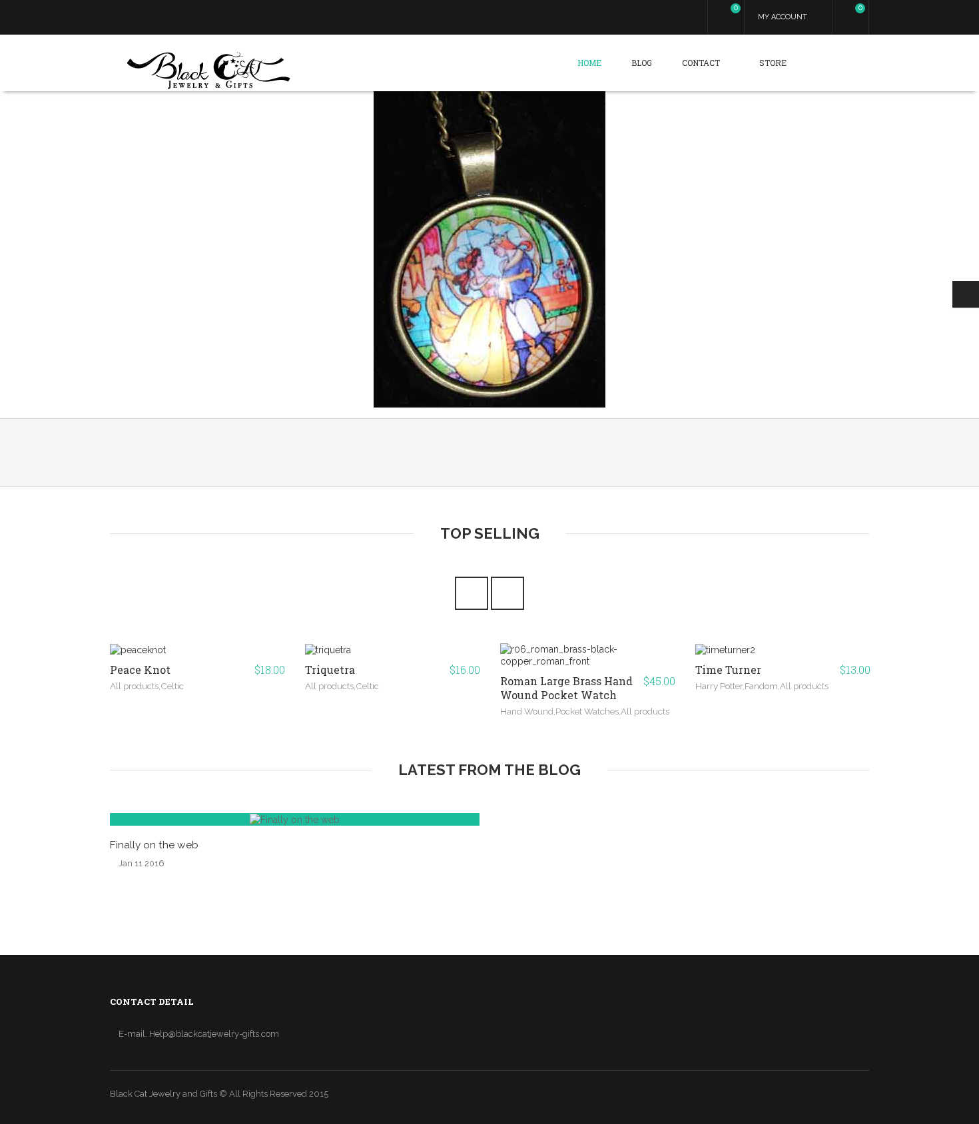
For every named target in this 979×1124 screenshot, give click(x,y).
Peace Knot (140, 670)
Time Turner (728, 670)
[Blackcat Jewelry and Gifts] (209, 71)
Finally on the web (154, 845)
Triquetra (330, 670)
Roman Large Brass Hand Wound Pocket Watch (566, 688)
